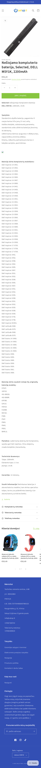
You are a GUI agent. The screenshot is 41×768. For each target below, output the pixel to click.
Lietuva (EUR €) (19, 755)
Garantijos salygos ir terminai (15, 647)
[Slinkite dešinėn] (25, 569)
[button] (2, 10)
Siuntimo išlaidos (16, 79)
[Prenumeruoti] (33, 731)
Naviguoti (8, 683)
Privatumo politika (11, 663)
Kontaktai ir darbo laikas (14, 668)
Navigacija (8, 658)
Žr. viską (36, 528)
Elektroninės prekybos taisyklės (16, 652)
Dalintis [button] (7, 499)
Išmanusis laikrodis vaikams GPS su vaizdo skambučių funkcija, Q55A (10, 556)
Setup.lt (18, 763)
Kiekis (3, 83)
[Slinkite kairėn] (15, 569)
